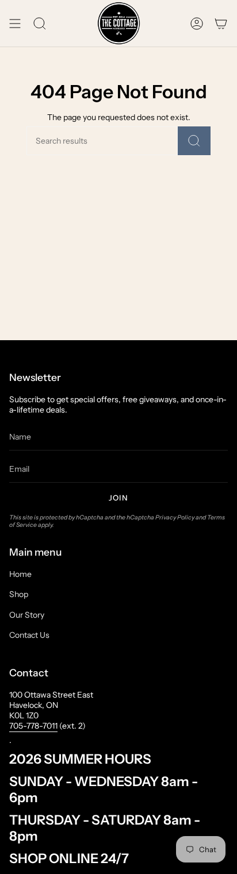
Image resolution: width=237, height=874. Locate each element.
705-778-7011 (33, 726)
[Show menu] (14, 23)
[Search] (194, 140)
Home (20, 574)
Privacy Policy (174, 517)
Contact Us (29, 635)
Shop (18, 594)
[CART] (221, 23)
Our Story (26, 615)
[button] (40, 23)
